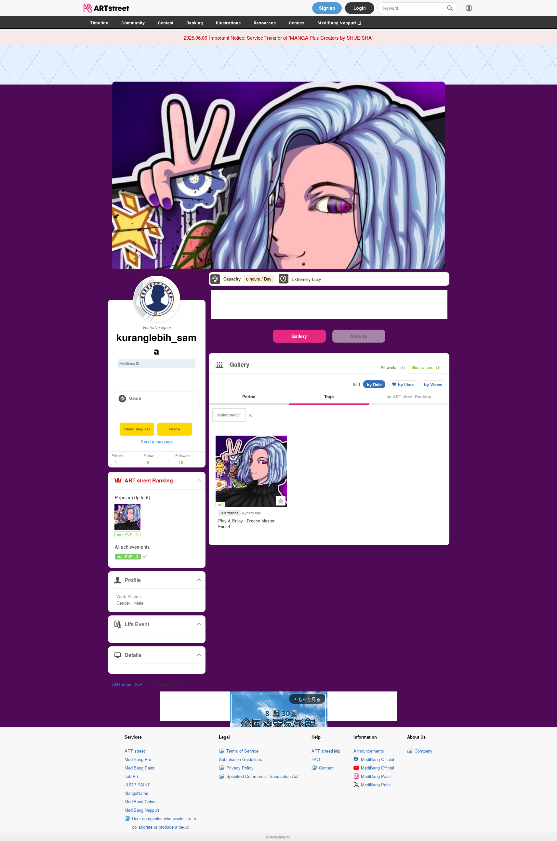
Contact (326, 768)
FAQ (316, 759)
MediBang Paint (139, 768)
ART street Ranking (149, 480)
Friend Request (137, 429)
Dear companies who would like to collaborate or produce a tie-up (164, 822)
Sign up (327, 8)
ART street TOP (127, 684)
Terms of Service (242, 751)
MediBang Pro (138, 759)
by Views (433, 384)
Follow (174, 429)
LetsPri (131, 776)
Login (359, 8)
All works (392, 367)
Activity (358, 336)
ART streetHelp (326, 751)
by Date (374, 384)
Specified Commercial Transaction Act (262, 776)
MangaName (136, 793)
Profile (133, 580)
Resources (265, 22)
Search (450, 8)
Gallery (299, 336)
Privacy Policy (240, 768)
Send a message (157, 442)
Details (133, 655)
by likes (406, 384)
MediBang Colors (141, 801)
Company (423, 751)
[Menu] (468, 8)
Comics (296, 22)
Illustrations (228, 22)
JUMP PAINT (137, 785)
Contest (165, 22)
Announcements (368, 751)
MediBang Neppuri (342, 22)
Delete (250, 415)
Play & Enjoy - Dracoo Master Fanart (246, 524)
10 (181, 462)
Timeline (99, 22)
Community (133, 22)
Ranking (194, 22)
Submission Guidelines (240, 759)
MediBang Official (377, 759)
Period (249, 396)
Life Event (137, 624)
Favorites (280, 501)
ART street (135, 751)
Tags (329, 396)
